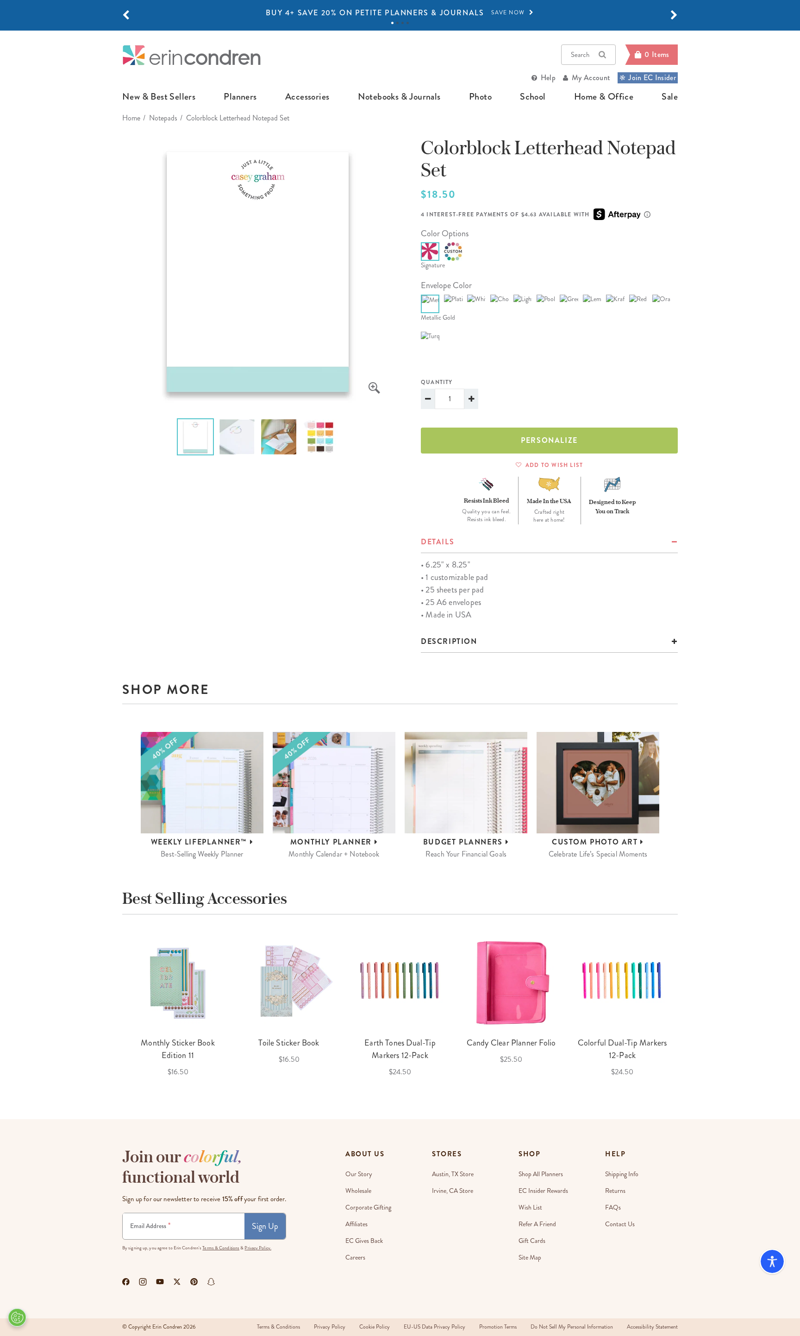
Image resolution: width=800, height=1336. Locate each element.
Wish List (530, 1207)
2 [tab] (397, 23)
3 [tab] (402, 23)
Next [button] (684, 1005)
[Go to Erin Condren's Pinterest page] (194, 1282)
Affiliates (356, 1224)
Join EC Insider (652, 77)
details (437, 541)
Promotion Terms (498, 1327)
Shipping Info (621, 1174)
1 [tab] (392, 23)
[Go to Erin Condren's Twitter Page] (177, 1282)
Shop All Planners (541, 1174)
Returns (615, 1190)
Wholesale (358, 1190)
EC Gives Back (364, 1240)
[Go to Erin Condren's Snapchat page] (211, 1282)
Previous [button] (115, 1005)
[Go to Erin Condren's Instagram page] (143, 1282)
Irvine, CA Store (452, 1190)
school (532, 97)
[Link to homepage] (191, 55)
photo (480, 97)
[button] (126, 15)
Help (548, 77)
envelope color (446, 285)
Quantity (437, 382)
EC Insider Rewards (543, 1190)
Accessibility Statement (652, 1327)
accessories (307, 97)
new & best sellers (158, 97)
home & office (603, 97)
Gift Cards (532, 1240)
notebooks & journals (399, 97)
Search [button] (580, 55)
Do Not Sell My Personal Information (572, 1327)
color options (445, 233)
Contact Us (620, 1224)
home (131, 118)
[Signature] (430, 251)
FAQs (613, 1207)
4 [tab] (407, 23)
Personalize (549, 440)
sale (670, 97)
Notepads (163, 118)
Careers (355, 1257)
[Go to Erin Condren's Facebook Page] (126, 1282)
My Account (591, 77)
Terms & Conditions (220, 1248)
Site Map (530, 1257)
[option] (400, 12)
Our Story (358, 1174)
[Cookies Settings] (17, 1317)
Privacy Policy (329, 1327)
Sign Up (265, 1226)
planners (240, 97)
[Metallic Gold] (430, 304)
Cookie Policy (374, 1327)
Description (449, 641)
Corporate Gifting (368, 1207)
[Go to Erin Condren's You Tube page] (160, 1282)
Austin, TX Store (453, 1174)
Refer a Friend (537, 1224)
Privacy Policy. (257, 1248)
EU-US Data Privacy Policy (434, 1327)
